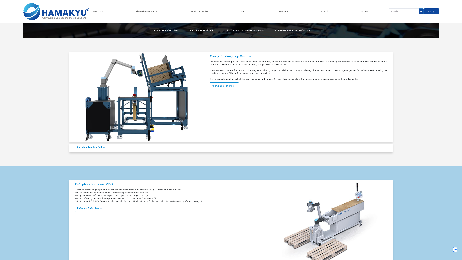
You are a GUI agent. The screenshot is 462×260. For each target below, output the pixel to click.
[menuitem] (98, 11)
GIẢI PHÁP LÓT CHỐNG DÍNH (164, 30)
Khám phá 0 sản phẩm (223, 86)
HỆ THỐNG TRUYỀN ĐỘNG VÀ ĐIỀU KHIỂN (245, 30)
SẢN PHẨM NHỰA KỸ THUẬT (201, 30)
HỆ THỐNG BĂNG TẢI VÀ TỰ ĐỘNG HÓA (293, 30)
